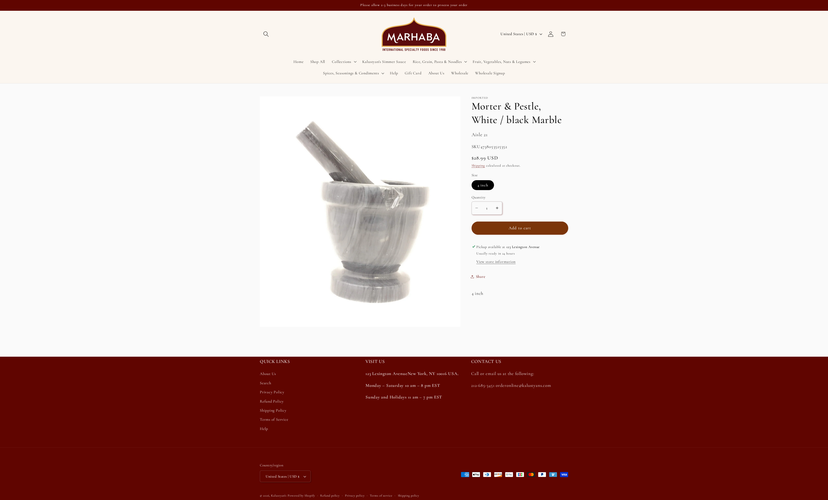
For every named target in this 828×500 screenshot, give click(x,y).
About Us (268, 374)
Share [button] (480, 276)
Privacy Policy (272, 392)
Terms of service (381, 495)
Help (264, 428)
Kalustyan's (279, 495)
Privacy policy (355, 495)
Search (265, 383)
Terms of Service (274, 419)
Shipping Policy (273, 410)
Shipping (478, 165)
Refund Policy (272, 401)
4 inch (482, 185)
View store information (496, 261)
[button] (266, 34)
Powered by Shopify (301, 495)
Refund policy (330, 495)
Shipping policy (408, 495)
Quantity (479, 197)
